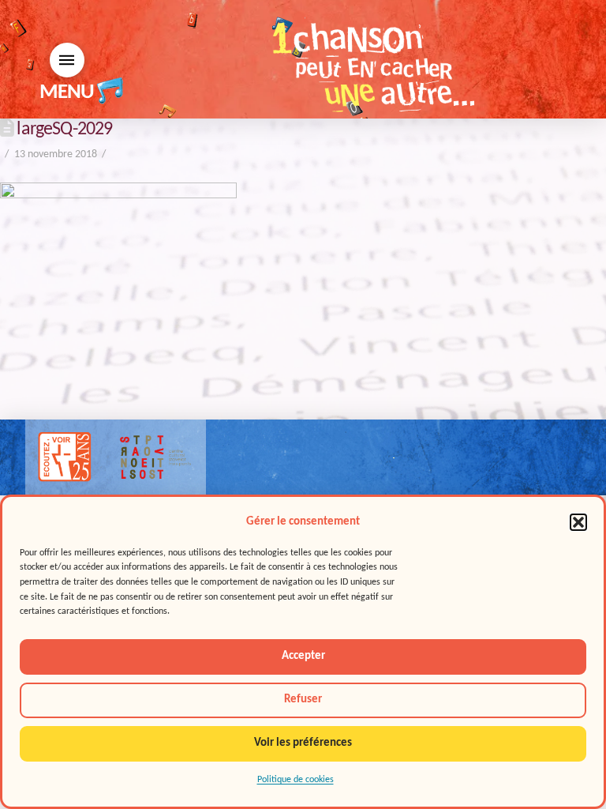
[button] (578, 522)
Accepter (303, 656)
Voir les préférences (303, 743)
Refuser (303, 700)
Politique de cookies (295, 780)
